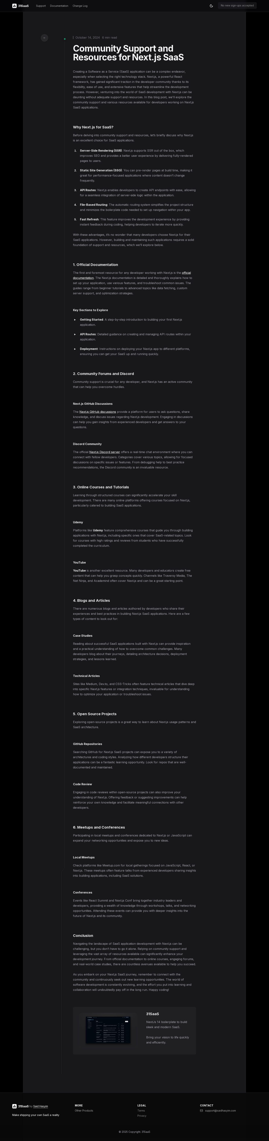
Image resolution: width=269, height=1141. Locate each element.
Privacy (141, 1115)
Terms (141, 1110)
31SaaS (146, 1131)
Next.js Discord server (104, 452)
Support (41, 5)
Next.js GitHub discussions (97, 412)
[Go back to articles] (44, 38)
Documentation (59, 5)
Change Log (80, 5)
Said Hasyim (40, 1106)
